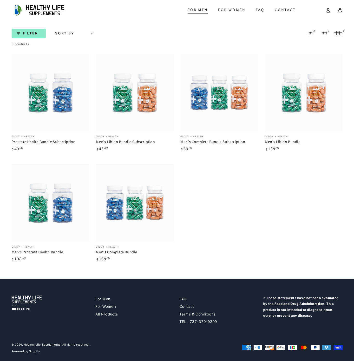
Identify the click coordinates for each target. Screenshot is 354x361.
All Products (106, 314)
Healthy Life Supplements (42, 344)
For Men (103, 299)
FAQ (183, 299)
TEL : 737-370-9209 (198, 321)
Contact (186, 306)
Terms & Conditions (197, 314)
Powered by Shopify (26, 351)
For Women (105, 306)
